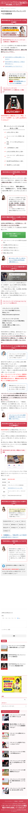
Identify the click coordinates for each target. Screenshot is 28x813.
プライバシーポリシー (9, 801)
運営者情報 (21, 801)
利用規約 (16, 801)
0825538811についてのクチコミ (13, 66)
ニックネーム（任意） (6, 629)
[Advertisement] (14, 591)
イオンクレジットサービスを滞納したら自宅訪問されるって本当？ (17, 762)
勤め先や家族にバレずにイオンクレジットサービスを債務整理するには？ (17, 725)
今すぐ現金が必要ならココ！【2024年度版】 (13, 235)
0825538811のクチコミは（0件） (15, 488)
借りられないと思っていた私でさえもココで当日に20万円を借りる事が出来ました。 (17, 260)
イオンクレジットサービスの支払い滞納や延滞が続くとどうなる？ (17, 780)
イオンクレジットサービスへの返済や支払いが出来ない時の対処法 (14, 803)
